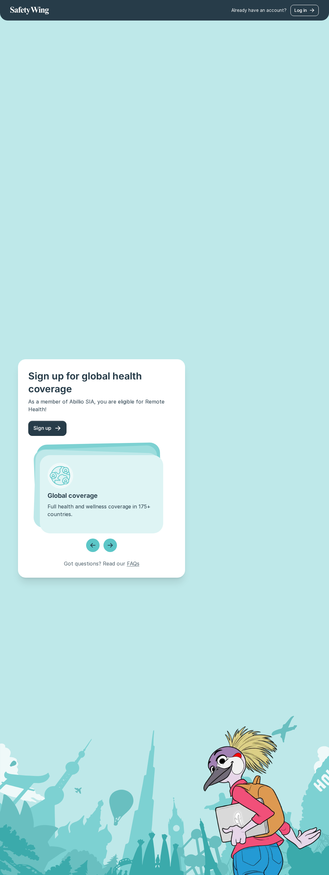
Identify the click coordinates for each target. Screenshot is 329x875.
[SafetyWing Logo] (29, 10)
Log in (300, 10)
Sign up (42, 428)
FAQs (133, 563)
